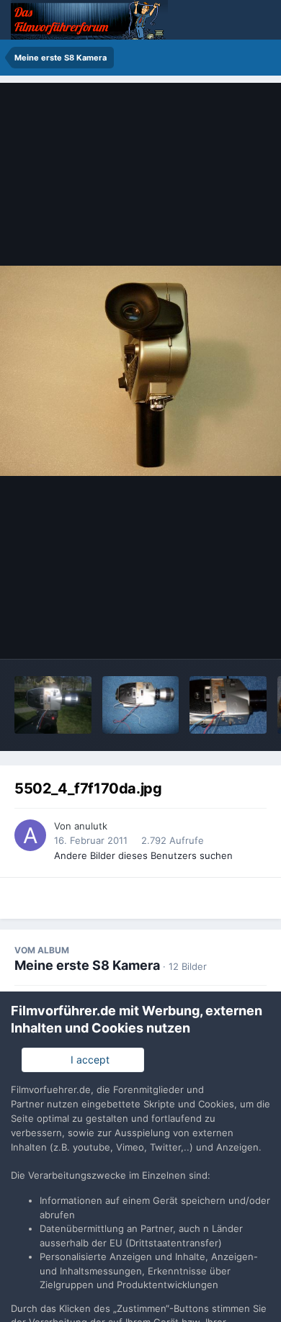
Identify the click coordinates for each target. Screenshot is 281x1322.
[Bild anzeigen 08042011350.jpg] (53, 705)
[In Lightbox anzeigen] (140, 371)
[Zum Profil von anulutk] (30, 835)
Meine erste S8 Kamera (87, 965)
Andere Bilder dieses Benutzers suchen (143, 855)
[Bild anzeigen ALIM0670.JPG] (228, 705)
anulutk (90, 826)
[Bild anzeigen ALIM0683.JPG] (140, 705)
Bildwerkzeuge (213, 633)
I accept (87, 1059)
